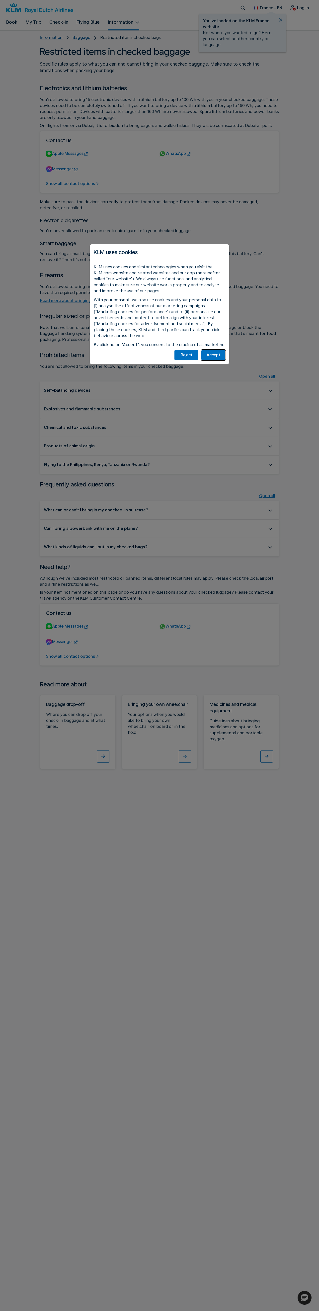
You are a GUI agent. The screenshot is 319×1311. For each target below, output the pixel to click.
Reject (186, 355)
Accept (213, 355)
